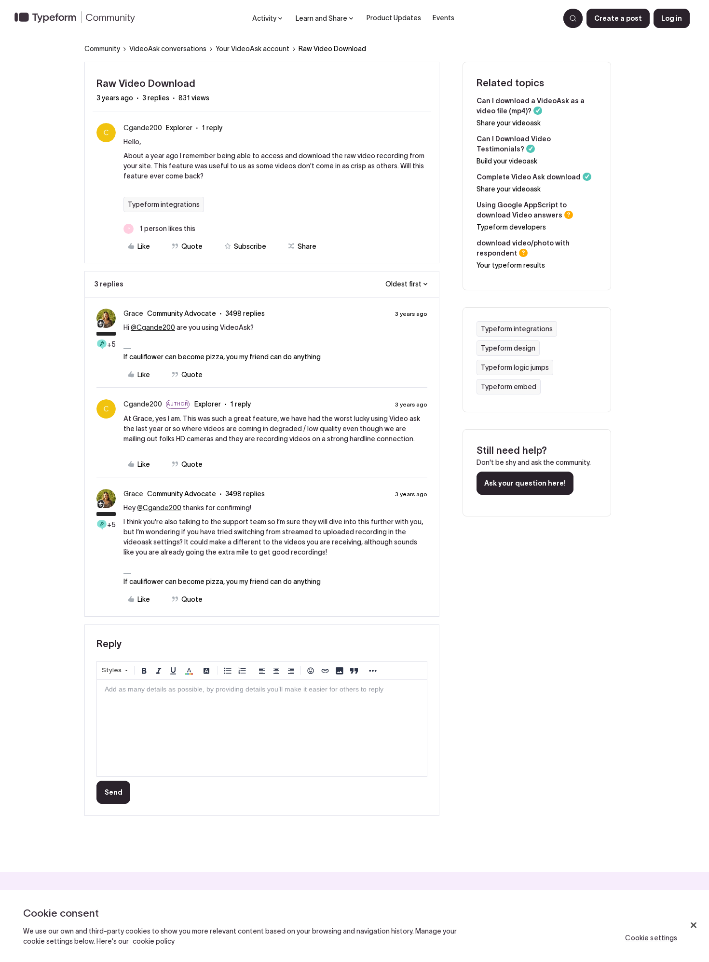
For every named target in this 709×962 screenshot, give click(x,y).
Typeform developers (511, 227)
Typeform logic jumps (515, 367)
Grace (133, 313)
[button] (618, 18)
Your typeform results (511, 265)
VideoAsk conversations (167, 49)
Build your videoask (507, 161)
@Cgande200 (153, 327)
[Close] (693, 925)
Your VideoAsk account (252, 49)
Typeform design (508, 348)
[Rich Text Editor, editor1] (262, 728)
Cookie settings (651, 938)
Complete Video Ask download (529, 177)
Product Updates (394, 18)
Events (443, 18)
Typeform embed (508, 387)
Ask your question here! (525, 483)
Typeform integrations (164, 204)
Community (102, 49)
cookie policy (154, 941)
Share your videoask (509, 123)
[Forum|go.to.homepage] (78, 18)
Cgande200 (142, 128)
